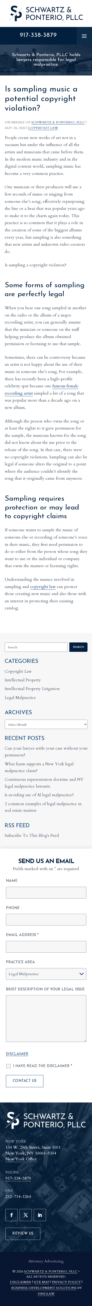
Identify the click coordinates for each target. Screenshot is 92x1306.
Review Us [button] (22, 1233)
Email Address (22, 935)
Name (11, 881)
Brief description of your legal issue (45, 989)
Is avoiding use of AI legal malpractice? (39, 795)
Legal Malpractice (20, 697)
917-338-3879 (38, 35)
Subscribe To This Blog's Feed (32, 835)
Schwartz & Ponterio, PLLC (58, 122)
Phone (13, 908)
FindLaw (46, 1293)
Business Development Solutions (43, 1288)
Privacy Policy (66, 1282)
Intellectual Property (23, 680)
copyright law (43, 587)
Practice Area (20, 962)
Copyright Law (43, 128)
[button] (84, 36)
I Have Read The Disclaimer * (42, 1066)
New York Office (21, 1159)
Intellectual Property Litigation (32, 688)
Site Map (41, 1282)
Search (78, 647)
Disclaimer (17, 1054)
